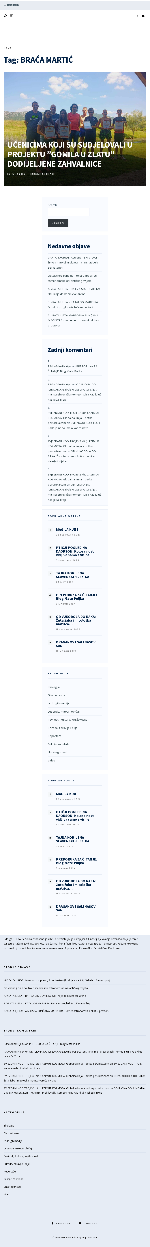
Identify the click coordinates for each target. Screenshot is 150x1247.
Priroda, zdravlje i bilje (62, 728)
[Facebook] (137, 16)
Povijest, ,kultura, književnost (67, 719)
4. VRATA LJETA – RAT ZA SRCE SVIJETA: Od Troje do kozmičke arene (45, 995)
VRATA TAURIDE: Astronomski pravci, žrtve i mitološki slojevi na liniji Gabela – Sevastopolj (74, 262)
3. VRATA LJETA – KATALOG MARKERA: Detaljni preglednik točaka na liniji (47, 1003)
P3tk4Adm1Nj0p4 (59, 366)
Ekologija (54, 687)
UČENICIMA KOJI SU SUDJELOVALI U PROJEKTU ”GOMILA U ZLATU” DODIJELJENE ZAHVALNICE (69, 154)
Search (52, 205)
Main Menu (13, 5)
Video (51, 760)
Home (7, 48)
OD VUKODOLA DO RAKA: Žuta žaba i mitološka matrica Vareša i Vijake (72, 456)
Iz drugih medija (58, 703)
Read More (131, 180)
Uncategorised (57, 752)
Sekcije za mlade (42, 173)
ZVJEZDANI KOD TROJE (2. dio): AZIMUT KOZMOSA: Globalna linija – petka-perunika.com (74, 418)
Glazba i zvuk (56, 695)
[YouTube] (143, 16)
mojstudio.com (90, 1237)
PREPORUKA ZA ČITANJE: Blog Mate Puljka (54, 1044)
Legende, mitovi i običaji (64, 711)
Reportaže (54, 736)
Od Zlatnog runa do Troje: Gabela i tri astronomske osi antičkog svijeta (46, 988)
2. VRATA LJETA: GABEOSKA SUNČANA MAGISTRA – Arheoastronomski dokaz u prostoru (74, 320)
